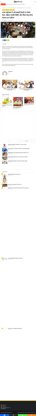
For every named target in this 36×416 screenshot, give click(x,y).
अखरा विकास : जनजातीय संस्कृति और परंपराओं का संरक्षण (15, 184)
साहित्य (23, 412)
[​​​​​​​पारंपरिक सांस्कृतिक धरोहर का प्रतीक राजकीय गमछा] (4, 178)
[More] (8, 40)
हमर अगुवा (28, 412)
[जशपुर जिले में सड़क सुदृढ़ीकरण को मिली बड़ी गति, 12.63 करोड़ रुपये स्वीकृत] (4, 145)
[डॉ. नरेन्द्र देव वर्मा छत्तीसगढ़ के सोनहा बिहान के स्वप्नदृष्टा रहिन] (4, 292)
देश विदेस (21, 412)
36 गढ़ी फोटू (31, 412)
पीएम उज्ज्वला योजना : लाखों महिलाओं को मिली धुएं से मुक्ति (15, 328)
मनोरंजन (26, 412)
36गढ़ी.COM (5, 20)
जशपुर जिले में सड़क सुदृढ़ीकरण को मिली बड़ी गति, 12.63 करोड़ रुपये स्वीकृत (17, 144)
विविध (34, 412)
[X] (5, 40)
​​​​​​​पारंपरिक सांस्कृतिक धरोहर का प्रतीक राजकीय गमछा (14, 174)
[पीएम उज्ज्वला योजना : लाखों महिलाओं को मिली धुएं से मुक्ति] (4, 363)
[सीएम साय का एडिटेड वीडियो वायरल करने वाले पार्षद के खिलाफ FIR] (18, 101)
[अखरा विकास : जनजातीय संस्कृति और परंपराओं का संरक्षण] (4, 185)
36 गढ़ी (18, 412)
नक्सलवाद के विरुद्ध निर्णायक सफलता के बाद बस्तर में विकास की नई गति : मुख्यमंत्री (17, 156)
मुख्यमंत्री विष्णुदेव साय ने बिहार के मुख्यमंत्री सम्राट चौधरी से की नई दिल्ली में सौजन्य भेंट (18, 152)
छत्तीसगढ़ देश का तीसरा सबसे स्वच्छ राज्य (29, 104)
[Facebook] (3, 40)
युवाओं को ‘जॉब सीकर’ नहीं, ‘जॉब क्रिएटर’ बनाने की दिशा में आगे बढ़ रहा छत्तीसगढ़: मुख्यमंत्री (18, 148)
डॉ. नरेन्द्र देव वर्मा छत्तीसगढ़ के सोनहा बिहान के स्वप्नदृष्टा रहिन (15, 258)
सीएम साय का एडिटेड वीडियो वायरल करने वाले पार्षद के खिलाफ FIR (17, 107)
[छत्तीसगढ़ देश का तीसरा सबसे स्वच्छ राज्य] (29, 100)
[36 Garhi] (18, 2)
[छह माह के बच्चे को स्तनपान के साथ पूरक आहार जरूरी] (7, 100)
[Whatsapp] (7, 40)
